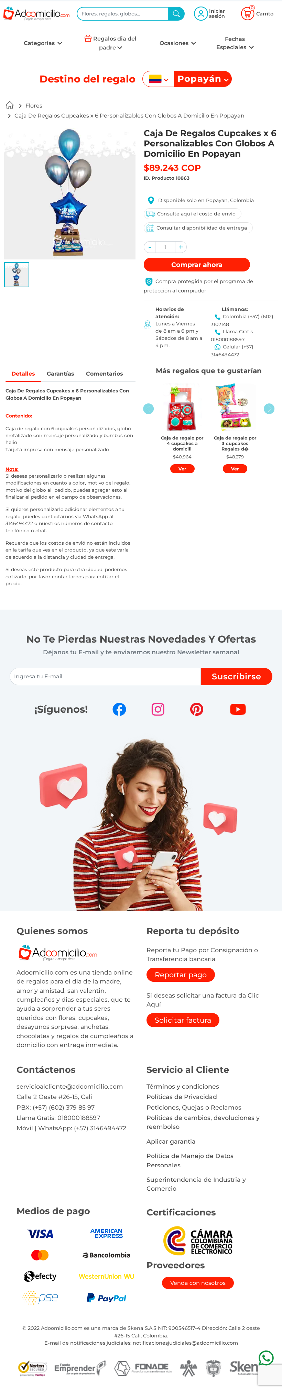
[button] (16, 274)
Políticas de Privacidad (182, 1096)
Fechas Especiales (232, 43)
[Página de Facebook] (119, 709)
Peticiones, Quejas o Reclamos (194, 1107)
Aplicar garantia (171, 1141)
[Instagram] (158, 709)
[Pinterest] (197, 709)
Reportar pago (181, 974)
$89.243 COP (172, 168)
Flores (33, 105)
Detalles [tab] (23, 373)
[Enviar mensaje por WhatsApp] (266, 1357)
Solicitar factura (183, 1020)
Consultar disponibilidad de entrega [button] (201, 228)
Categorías (40, 43)
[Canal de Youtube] (238, 709)
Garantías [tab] (60, 373)
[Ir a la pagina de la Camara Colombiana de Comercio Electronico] (197, 1240)
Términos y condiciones (183, 1086)
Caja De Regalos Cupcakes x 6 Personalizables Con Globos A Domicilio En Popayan (129, 115)
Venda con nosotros (198, 1283)
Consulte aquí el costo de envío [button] (196, 214)
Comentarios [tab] (104, 373)
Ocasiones (175, 43)
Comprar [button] (197, 264)
